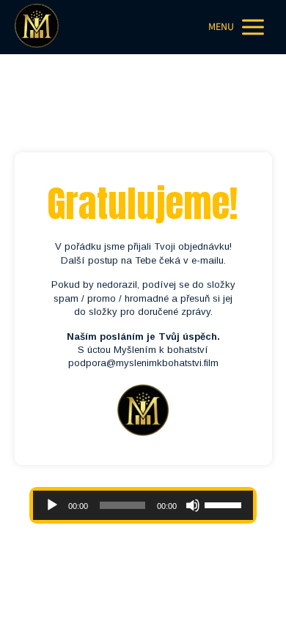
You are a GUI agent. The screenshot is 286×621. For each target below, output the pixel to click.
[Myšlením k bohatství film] (37, 27)
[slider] (225, 504)
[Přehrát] (52, 505)
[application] (143, 505)
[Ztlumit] (193, 505)
